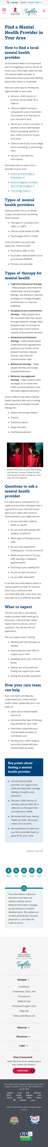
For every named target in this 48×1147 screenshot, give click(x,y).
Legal (22, 1046)
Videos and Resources (24, 1015)
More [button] (37, 2)
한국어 (9, 1095)
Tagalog (38, 1097)
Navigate (22, 980)
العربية (19, 1093)
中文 (27, 1093)
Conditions (24, 986)
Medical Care (24, 1001)
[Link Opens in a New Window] (14, 1121)
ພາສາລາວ (29, 1095)
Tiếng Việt (37, 1093)
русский (23, 1100)
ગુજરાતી (19, 1097)
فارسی (33, 1100)
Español (23, 2)
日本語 (29, 1097)
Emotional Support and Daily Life (24, 1008)
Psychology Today (21, 190)
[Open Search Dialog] (44, 10)
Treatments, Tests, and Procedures (24, 994)
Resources (22, 1036)
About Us (22, 1027)
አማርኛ (39, 1095)
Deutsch (9, 1097)
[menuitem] (24, 1070)
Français (31, 2)
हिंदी (14, 1100)
